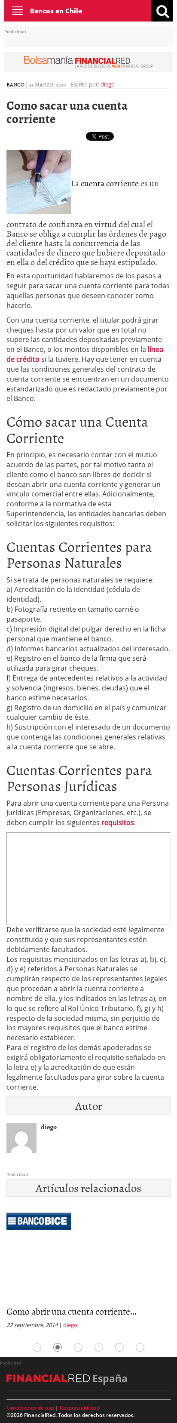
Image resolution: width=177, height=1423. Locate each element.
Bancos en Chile (56, 10)
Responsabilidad (80, 1407)
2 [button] (57, 1347)
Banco (15, 84)
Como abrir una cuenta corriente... (71, 1311)
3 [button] (78, 1347)
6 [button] (140, 1347)
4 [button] (99, 1347)
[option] (88, 1269)
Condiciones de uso (30, 1407)
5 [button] (119, 1347)
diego (108, 84)
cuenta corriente (110, 182)
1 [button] (37, 1347)
